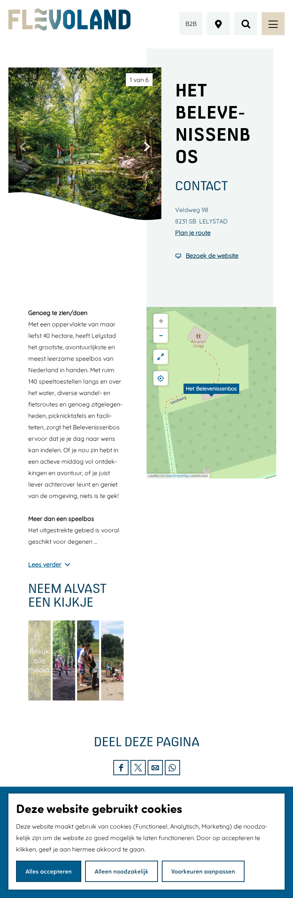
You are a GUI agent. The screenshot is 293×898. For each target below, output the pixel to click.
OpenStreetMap (177, 476)
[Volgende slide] (146, 146)
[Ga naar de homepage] (69, 19)
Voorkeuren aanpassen (203, 871)
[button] (211, 392)
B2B (190, 23)
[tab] (139, 79)
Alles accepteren (49, 871)
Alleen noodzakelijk (121, 871)
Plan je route (193, 232)
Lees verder (44, 564)
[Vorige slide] (22, 146)
